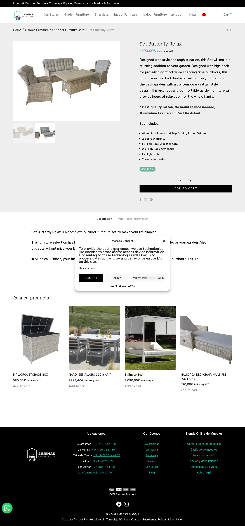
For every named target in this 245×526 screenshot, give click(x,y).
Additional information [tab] (133, 218)
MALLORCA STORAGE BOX (30, 375)
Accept (91, 277)
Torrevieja (152, 455)
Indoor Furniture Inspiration (163, 14)
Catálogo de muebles (204, 449)
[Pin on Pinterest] (151, 199)
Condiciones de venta (204, 466)
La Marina (152, 449)
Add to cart (185, 188)
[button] (164, 241)
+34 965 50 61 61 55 (106, 455)
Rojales (151, 461)
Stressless (101, 14)
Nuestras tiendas (204, 455)
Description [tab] (104, 218)
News (193, 14)
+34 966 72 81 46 (103, 449)
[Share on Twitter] (145, 199)
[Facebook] (119, 504)
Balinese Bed (134, 375)
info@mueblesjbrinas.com (97, 472)
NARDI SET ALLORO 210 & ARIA (90, 375)
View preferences (148, 277)
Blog (152, 472)
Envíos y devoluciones (204, 461)
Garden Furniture (76, 14)
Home (17, 30)
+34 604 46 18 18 (103, 466)
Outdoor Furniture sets (68, 30)
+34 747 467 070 (104, 444)
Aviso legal (204, 472)
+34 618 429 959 (101, 461)
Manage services (87, 268)
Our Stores (51, 14)
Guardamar (152, 444)
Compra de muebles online (204, 444)
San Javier (151, 466)
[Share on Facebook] (140, 199)
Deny (117, 277)
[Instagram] (126, 504)
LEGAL (113, 286)
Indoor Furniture (126, 14)
